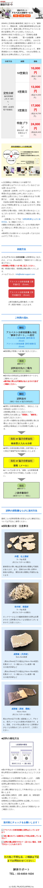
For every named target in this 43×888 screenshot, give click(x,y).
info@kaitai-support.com (25, 274)
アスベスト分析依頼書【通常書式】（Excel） (21, 283)
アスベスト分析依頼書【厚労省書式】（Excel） (21, 293)
